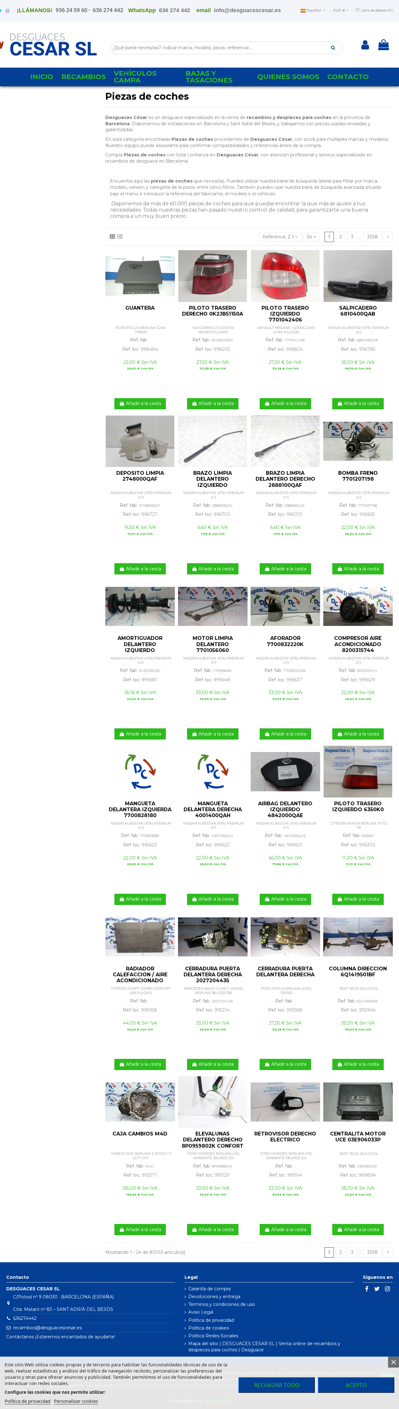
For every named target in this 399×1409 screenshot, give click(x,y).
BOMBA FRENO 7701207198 (358, 476)
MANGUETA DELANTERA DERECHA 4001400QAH (213, 809)
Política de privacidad (211, 1320)
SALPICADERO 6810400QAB (358, 311)
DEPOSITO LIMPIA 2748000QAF (140, 476)
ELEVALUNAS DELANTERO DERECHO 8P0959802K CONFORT (212, 1140)
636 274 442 (108, 10)
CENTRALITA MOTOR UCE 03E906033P (358, 1137)
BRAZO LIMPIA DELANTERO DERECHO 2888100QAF (285, 479)
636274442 (24, 1318)
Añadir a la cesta (143, 403)
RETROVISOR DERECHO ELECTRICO (285, 1137)
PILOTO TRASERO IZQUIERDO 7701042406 (285, 314)
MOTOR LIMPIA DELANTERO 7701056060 (213, 644)
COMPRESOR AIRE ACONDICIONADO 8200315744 (358, 644)
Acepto (356, 1385)
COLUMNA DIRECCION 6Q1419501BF (358, 972)
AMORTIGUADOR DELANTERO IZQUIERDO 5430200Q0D (140, 647)
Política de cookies (208, 1328)
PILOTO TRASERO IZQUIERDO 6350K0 (358, 806)
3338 (372, 237)
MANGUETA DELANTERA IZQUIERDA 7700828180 (140, 809)
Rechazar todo (277, 1385)
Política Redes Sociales (213, 1336)
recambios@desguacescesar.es (47, 1327)
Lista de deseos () (376, 10)
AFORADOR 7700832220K (285, 641)
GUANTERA (140, 308)
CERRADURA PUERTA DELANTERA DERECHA (285, 972)
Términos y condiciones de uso (221, 1304)
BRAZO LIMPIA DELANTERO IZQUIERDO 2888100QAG (212, 482)
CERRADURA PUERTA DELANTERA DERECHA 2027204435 (213, 974)
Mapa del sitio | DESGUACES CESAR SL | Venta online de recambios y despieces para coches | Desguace (264, 1347)
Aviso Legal (200, 1312)
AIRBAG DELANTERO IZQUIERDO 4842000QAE (285, 809)
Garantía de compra (209, 1289)
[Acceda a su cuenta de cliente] (365, 44)
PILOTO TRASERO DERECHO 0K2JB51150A (212, 311)
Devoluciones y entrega (214, 1296)
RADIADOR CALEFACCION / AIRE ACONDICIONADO (140, 974)
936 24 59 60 (71, 10)
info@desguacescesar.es (247, 10)
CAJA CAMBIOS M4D (140, 1134)
